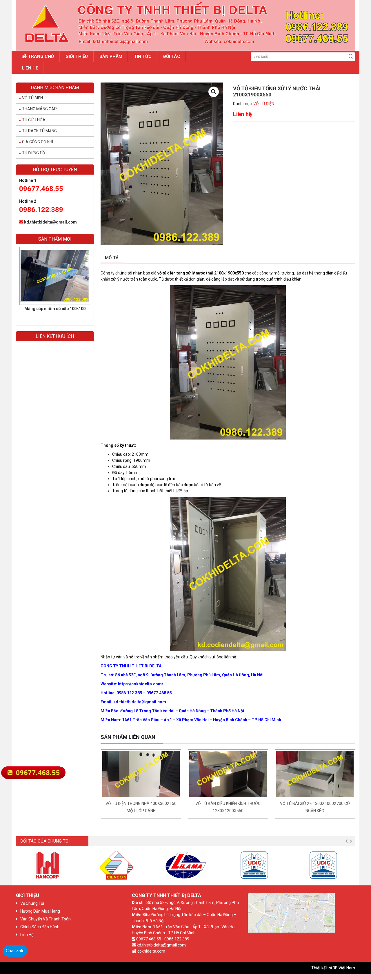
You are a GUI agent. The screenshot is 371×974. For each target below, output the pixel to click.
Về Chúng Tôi (32, 903)
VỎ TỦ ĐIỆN (263, 103)
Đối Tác (171, 56)
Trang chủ (41, 56)
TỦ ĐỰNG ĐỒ (33, 153)
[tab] (112, 258)
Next (351, 841)
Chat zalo (15, 950)
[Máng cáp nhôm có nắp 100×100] (54, 276)
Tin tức (143, 56)
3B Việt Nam (344, 968)
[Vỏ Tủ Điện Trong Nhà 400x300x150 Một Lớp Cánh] (141, 774)
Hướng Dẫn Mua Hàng (40, 911)
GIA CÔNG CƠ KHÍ (37, 142)
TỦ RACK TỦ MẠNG (39, 131)
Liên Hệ (30, 68)
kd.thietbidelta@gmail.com (50, 222)
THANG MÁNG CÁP (39, 109)
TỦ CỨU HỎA (34, 120)
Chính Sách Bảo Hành (39, 926)
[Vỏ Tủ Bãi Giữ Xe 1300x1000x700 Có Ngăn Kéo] (315, 774)
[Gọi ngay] (33, 772)
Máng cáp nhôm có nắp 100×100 (55, 308)
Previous (346, 841)
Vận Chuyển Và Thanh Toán (45, 919)
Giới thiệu (77, 56)
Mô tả (112, 257)
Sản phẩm (110, 56)
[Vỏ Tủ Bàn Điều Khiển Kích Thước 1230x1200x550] (228, 774)
